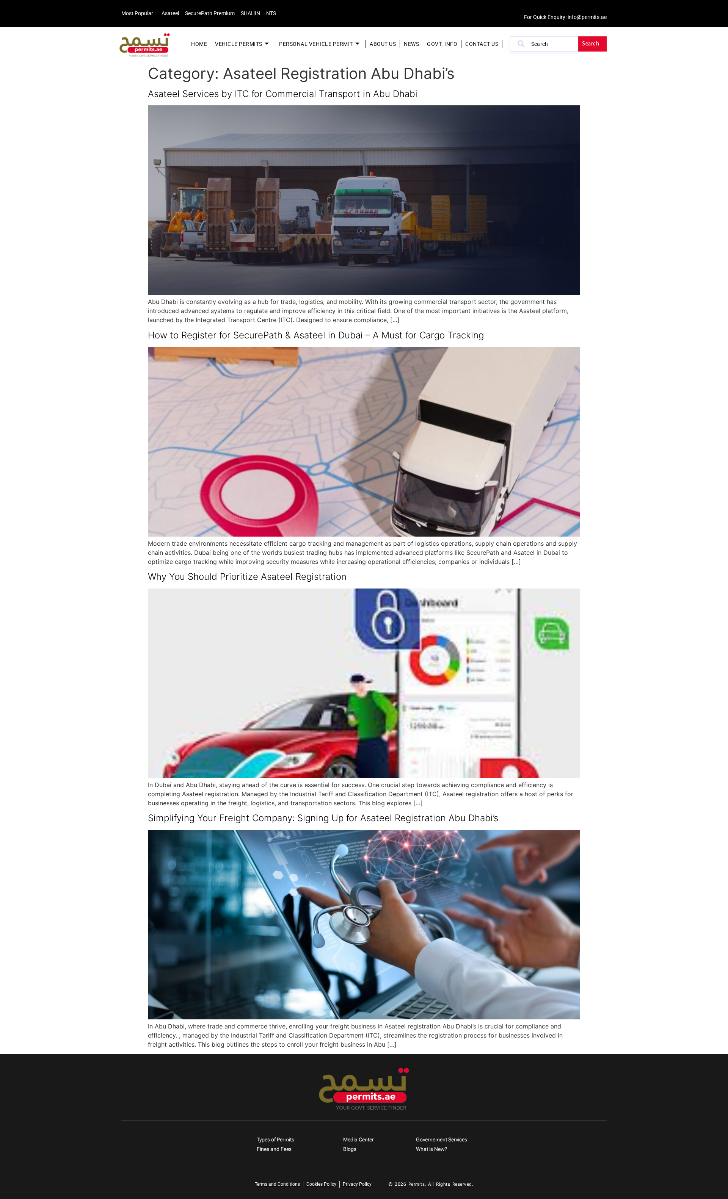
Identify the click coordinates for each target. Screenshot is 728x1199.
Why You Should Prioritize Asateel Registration (247, 576)
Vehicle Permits (238, 44)
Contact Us (481, 44)
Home (199, 44)
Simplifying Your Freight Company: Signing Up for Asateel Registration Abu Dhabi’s (323, 817)
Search (590, 44)
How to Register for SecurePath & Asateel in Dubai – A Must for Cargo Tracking (316, 335)
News (411, 44)
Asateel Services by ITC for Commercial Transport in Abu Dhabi (282, 93)
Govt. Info (442, 44)
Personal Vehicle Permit (316, 44)
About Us (383, 44)
